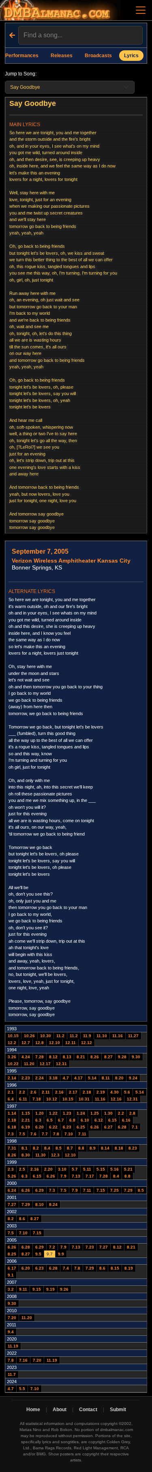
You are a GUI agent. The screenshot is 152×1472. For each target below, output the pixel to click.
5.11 (87, 1169)
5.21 (128, 1169)
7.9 (63, 1176)
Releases (62, 55)
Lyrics (131, 55)
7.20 (12, 1317)
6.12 (98, 1120)
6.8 (72, 1120)
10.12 (51, 1099)
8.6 (22, 1218)
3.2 (11, 1289)
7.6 (33, 1134)
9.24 (133, 1078)
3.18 (53, 1078)
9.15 (36, 1289)
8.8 (81, 1148)
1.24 (81, 1113)
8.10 (39, 1204)
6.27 (108, 1127)
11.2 (60, 1036)
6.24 (12, 1190)
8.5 (59, 1148)
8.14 (105, 1148)
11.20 (29, 1064)
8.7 (70, 1148)
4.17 (78, 1078)
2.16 (59, 1092)
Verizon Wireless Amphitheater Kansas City (71, 560)
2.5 (22, 1169)
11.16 (117, 1036)
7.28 (39, 1057)
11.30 (40, 1155)
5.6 (127, 1092)
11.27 (133, 1036)
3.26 (12, 1057)
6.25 (81, 1127)
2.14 (12, 1078)
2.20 (48, 1169)
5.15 (100, 1169)
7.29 (128, 1190)
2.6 (33, 1092)
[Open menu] (140, 10)
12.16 (116, 1099)
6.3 (38, 1120)
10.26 (29, 1036)
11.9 (87, 1036)
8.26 (94, 1057)
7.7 (45, 1134)
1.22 (53, 1113)
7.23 (90, 1247)
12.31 (61, 1064)
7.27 (12, 1204)
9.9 (61, 1254)
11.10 (101, 1036)
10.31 (84, 1099)
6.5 (50, 1120)
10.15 (13, 1036)
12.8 (39, 1042)
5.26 (12, 1176)
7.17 (90, 1176)
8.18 (119, 1148)
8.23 (132, 1148)
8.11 (106, 1078)
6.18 (12, 1127)
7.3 (11, 1134)
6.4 (11, 1099)
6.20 (39, 1127)
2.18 (87, 1092)
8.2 (36, 1148)
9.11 (23, 1289)
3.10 (62, 1169)
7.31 (12, 1148)
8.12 (53, 1057)
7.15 (100, 1190)
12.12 (86, 1042)
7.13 (76, 1176)
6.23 (67, 1127)
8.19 (128, 1268)
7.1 (135, 1127)
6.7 (61, 1120)
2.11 (46, 1092)
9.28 (122, 1057)
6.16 (126, 1120)
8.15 (115, 1268)
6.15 (112, 1120)
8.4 (47, 1148)
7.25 (114, 1190)
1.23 (67, 1113)
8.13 (67, 1057)
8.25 (12, 1254)
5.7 (75, 1169)
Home (33, 1409)
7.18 (36, 1099)
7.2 (52, 1247)
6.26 (94, 1127)
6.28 (122, 1127)
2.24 (39, 1078)
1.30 (108, 1113)
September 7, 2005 (40, 551)
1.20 (39, 1113)
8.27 (108, 1057)
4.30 (114, 1092)
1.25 (94, 1113)
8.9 (93, 1148)
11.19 (13, 1346)
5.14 (92, 1078)
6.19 (25, 1127)
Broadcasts (98, 55)
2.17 (73, 1092)
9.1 (11, 1275)
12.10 (54, 1042)
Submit (118, 1409)
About (59, 1409)
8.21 (81, 1057)
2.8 (132, 1113)
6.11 (23, 1099)
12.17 (45, 1064)
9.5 (38, 1254)
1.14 (12, 1113)
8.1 (24, 1148)
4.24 (25, 1057)
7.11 (82, 1134)
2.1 (11, 1092)
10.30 (45, 1036)
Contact (88, 1409)
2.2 (22, 1092)
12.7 (25, 1042)
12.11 (70, 1042)
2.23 (25, 1078)
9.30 (136, 1057)
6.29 (39, 1190)
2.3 (11, 1169)
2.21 (25, 1120)
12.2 (12, 1042)
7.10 (68, 1134)
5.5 (22, 1388)
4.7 (66, 1078)
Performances (22, 55)
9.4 (11, 1332)
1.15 (25, 1113)
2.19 (100, 1092)
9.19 (50, 1289)
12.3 (55, 1155)
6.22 (53, 1127)
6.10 (85, 1120)
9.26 (64, 1289)
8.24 (53, 1204)
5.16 (114, 1169)
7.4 (66, 1268)
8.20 (119, 1078)
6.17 (12, 1268)
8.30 (25, 1155)
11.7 (12, 1374)
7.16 (23, 1360)
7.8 (56, 1134)
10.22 (13, 1064)
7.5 (22, 1134)
